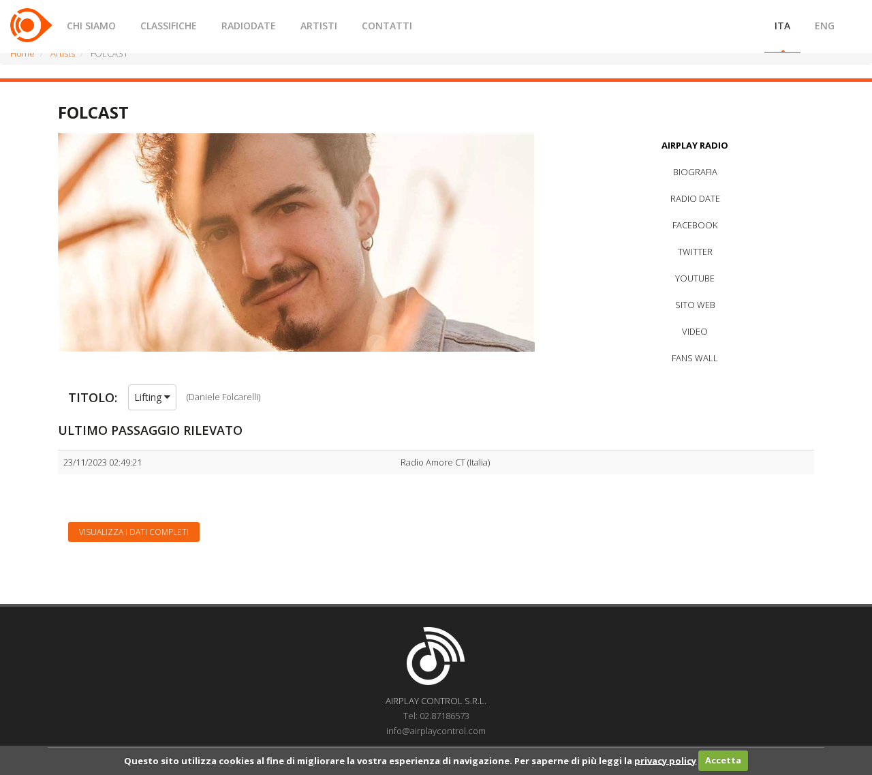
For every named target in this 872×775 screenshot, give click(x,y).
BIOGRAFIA (695, 172)
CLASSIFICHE (168, 25)
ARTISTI (318, 25)
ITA (782, 25)
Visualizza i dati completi (134, 532)
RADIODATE (248, 25)
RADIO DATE (695, 198)
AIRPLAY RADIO (694, 145)
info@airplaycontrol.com (436, 731)
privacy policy (665, 760)
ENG (825, 25)
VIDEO (695, 331)
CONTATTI (387, 25)
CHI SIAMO (91, 25)
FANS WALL (695, 358)
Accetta (723, 760)
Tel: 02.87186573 (436, 716)
